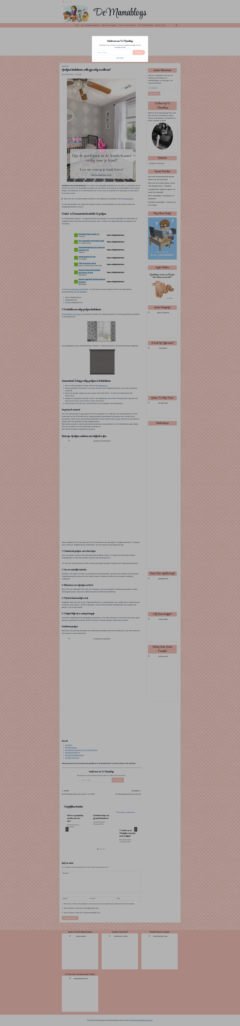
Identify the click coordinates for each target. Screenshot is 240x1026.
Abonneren (139, 52)
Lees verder (120, 58)
